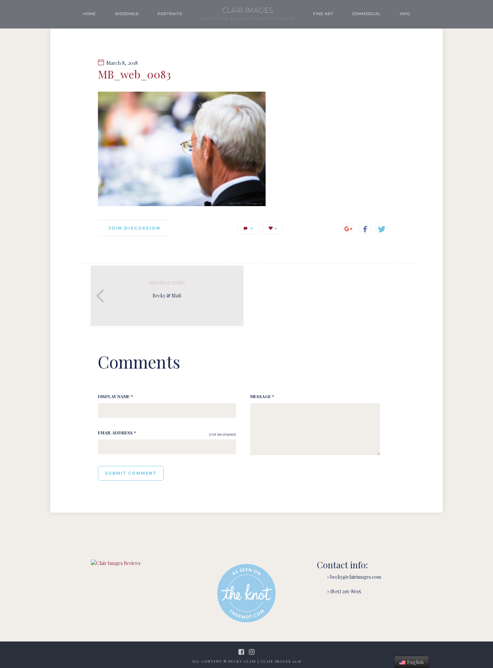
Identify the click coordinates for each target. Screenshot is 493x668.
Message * (262, 396)
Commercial (366, 13)
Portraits (170, 13)
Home (89, 13)
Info (405, 13)
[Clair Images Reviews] (116, 563)
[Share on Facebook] (365, 228)
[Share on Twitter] (382, 228)
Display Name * (115, 396)
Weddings (127, 13)
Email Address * (117, 432)
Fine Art (323, 13)
